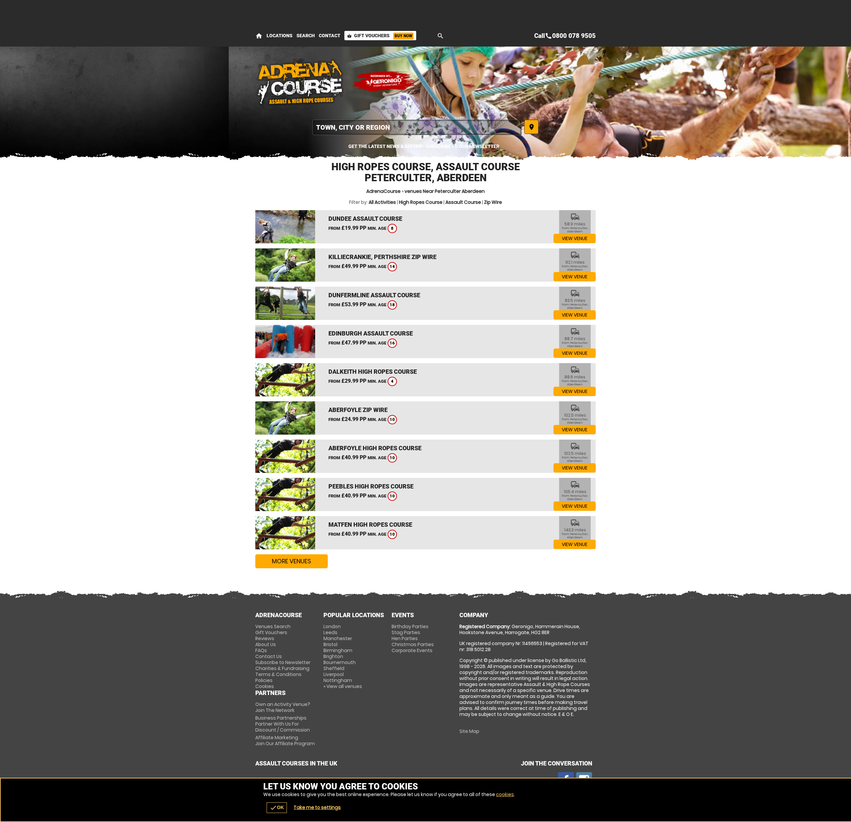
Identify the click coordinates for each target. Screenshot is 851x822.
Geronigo (385, 81)
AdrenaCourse (383, 191)
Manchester (337, 638)
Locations (280, 35)
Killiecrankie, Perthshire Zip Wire (382, 256)
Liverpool (333, 674)
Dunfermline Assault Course (374, 295)
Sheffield (333, 668)
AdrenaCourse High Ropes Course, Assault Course (300, 81)
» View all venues (342, 686)
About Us (265, 644)
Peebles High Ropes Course (371, 486)
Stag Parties (406, 632)
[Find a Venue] (417, 127)
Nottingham (337, 680)
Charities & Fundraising (282, 668)
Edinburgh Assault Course (370, 333)
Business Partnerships (282, 724)
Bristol (330, 644)
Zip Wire (493, 202)
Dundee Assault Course (365, 218)
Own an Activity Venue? (282, 707)
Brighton (333, 656)
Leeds (330, 632)
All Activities (382, 202)
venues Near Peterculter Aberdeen (445, 191)
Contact (329, 35)
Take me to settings (317, 807)
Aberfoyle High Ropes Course (375, 448)
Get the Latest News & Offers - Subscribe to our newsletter (423, 146)
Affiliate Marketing (285, 740)
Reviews (264, 638)
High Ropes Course (420, 202)
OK (277, 807)
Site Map (469, 731)
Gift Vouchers (379, 35)
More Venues (291, 561)
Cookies (264, 686)
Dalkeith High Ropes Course (372, 371)
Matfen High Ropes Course (370, 524)
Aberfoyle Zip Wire (358, 409)
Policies (264, 680)
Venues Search (273, 626)
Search (306, 35)
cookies (505, 794)
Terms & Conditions (278, 674)
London (332, 626)
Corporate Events (412, 650)
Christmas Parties (413, 644)
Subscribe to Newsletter (282, 662)
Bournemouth (339, 662)
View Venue (574, 238)
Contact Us (268, 656)
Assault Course (463, 202)
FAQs (261, 650)
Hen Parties (405, 638)
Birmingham (337, 650)
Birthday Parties (410, 626)
